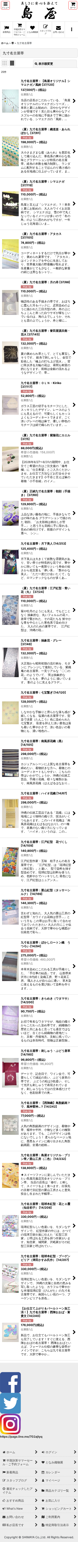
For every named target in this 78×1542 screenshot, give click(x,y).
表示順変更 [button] (45, 63)
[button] (5, 5)
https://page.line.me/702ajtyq (21, 1436)
